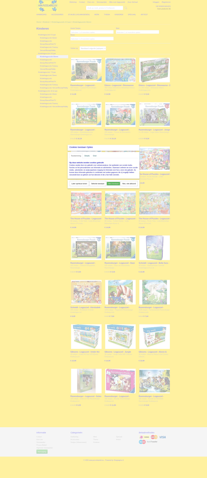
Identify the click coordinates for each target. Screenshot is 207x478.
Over (95, 156)
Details (87, 156)
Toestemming (76, 156)
